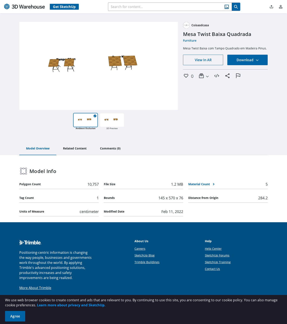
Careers (139, 249)
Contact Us (212, 269)
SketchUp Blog (144, 255)
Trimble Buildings (146, 262)
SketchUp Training (218, 262)
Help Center (213, 249)
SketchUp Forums (217, 255)
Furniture (189, 40)
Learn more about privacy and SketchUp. (71, 305)
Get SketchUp (64, 6)
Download (245, 60)
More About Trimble (35, 288)
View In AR (203, 60)
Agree (15, 316)
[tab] (37, 148)
